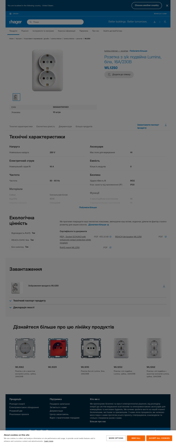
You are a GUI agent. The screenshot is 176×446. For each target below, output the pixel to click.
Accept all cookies (159, 438)
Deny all (136, 438)
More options (116, 438)
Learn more (48, 441)
